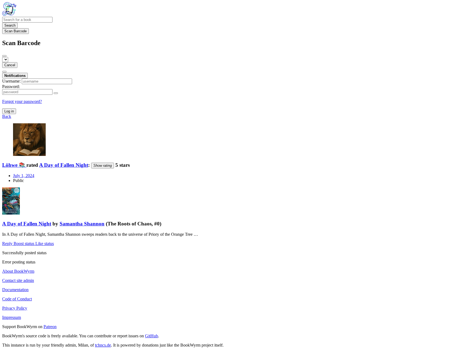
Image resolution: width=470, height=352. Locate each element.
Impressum (11, 317)
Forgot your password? (22, 101)
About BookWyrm (18, 271)
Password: (11, 86)
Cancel (9, 65)
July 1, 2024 (23, 175)
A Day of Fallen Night (63, 165)
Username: (11, 81)
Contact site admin (18, 280)
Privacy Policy (14, 308)
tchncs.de (103, 345)
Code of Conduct (17, 299)
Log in (9, 111)
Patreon (50, 326)
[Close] (4, 56)
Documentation (15, 289)
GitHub (151, 336)
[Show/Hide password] (56, 93)
